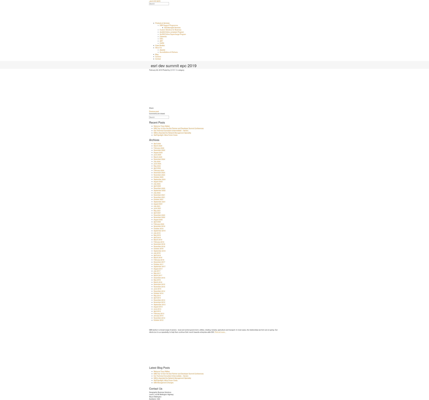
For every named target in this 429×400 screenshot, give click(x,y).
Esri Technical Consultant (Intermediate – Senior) (171, 130)
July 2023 (157, 184)
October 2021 (158, 199)
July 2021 (157, 206)
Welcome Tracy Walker (162, 126)
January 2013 (158, 316)
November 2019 (159, 226)
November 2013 (159, 302)
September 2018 (159, 251)
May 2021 (157, 210)
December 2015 (159, 284)
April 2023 (157, 186)
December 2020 (159, 215)
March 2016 (158, 282)
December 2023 (159, 172)
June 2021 (157, 208)
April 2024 (157, 168)
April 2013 (157, 311)
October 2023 (158, 177)
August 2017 (158, 269)
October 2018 (158, 248)
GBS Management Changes (163, 382)
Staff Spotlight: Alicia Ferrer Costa (165, 135)
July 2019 (157, 233)
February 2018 (159, 260)
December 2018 (159, 244)
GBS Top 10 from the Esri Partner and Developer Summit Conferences (179, 128)
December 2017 (159, 262)
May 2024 (157, 166)
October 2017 (158, 264)
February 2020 (159, 224)
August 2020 (158, 219)
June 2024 (157, 164)
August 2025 (158, 152)
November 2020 (159, 217)
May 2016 (157, 280)
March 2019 (158, 240)
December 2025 (159, 150)
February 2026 (159, 148)
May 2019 (157, 235)
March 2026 (158, 146)
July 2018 (157, 253)
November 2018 (159, 246)
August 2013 (158, 307)
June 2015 (157, 289)
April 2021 (157, 213)
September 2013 (159, 304)
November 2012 (159, 318)
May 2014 (157, 295)
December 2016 (159, 278)
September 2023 (159, 179)
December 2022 (159, 188)
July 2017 (157, 271)
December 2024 (159, 159)
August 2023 (158, 181)
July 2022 (157, 193)
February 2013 (159, 313)
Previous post (154, 111)
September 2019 (159, 231)
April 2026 (157, 143)
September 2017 (159, 266)
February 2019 (159, 242)
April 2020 (157, 222)
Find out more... (220, 332)
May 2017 (157, 273)
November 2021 (159, 197)
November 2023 (159, 175)
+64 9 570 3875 (154, 1)
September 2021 (159, 202)
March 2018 (158, 257)
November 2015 (159, 286)
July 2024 (157, 161)
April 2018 (157, 255)
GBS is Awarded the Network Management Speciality (172, 133)
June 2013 (157, 309)
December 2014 (159, 291)
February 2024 (159, 170)
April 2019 (157, 237)
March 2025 (158, 157)
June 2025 (157, 155)
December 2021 (159, 195)
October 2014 (158, 293)
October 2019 (158, 228)
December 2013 (159, 300)
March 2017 (158, 275)
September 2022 (159, 190)
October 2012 (158, 320)
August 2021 (158, 204)
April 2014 (157, 298)
